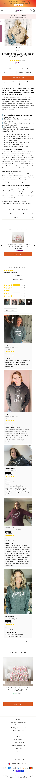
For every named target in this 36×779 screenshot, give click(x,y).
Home (17, 50)
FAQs (18, 719)
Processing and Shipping (18, 722)
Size (9, 68)
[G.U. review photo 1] (18, 329)
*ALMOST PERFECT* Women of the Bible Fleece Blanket (18, 246)
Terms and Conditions (18, 745)
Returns (18, 217)
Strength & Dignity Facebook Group (18, 728)
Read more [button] (9, 565)
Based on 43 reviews (10, 272)
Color (25, 68)
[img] (18, 351)
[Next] (34, 246)
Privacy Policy (18, 748)
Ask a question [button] (18, 280)
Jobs (18, 754)
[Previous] (2, 246)
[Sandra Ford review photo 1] (18, 512)
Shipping (10, 65)
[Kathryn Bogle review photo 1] (18, 455)
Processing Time (18, 213)
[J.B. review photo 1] (18, 391)
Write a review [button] (18, 275)
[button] (14, 60)
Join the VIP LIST (17, 759)
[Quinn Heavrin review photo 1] (18, 592)
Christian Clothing (18, 731)
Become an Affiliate (18, 742)
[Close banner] (34, 3)
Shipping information (18, 209)
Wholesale (18, 725)
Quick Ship (15, 164)
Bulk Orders (18, 739)
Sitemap (18, 751)
